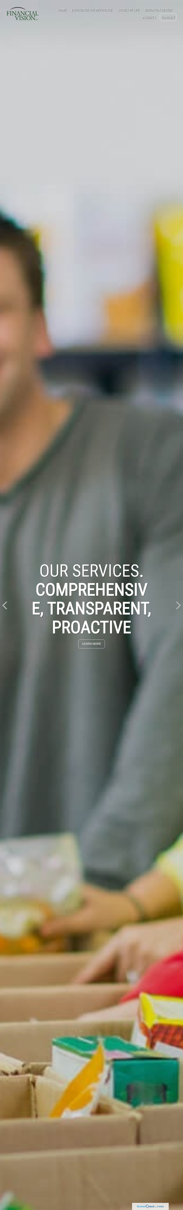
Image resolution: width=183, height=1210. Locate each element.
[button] (62, 9)
